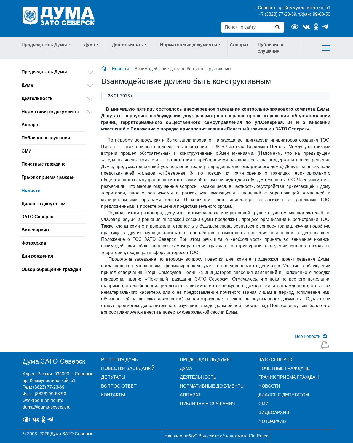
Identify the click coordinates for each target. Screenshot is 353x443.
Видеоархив (35, 230)
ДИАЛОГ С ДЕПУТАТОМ (283, 395)
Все (307, 336)
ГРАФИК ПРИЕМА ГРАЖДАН (288, 377)
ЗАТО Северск (37, 216)
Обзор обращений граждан (51, 269)
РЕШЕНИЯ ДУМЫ (120, 359)
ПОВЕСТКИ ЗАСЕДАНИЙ (128, 368)
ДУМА (186, 368)
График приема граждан (48, 177)
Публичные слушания (270, 48)
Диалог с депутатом (43, 203)
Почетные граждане (44, 164)
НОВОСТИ (269, 386)
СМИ (27, 151)
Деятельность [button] (127, 44)
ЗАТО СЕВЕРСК (275, 359)
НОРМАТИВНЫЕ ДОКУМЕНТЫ (212, 386)
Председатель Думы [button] (44, 44)
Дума (27, 85)
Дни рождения (37, 256)
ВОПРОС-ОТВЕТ (119, 386)
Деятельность (37, 98)
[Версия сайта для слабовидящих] (294, 27)
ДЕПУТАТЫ (113, 377)
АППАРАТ (190, 395)
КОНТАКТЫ (113, 395)
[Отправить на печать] (324, 346)
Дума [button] (89, 44)
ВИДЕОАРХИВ (273, 412)
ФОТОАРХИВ (272, 421)
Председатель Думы (44, 72)
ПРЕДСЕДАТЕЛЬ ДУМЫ (205, 359)
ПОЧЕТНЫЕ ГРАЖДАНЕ (284, 368)
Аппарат (239, 44)
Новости (31, 190)
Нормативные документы (50, 111)
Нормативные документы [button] (188, 44)
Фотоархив (34, 243)
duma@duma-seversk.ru (47, 407)
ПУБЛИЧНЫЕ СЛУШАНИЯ (208, 403)
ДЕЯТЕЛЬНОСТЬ (198, 377)
